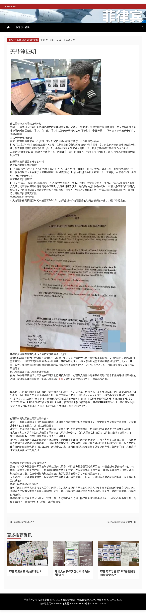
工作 (60, 378)
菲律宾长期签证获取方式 (119, 522)
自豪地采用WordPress (51, 603)
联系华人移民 (23, 27)
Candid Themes (98, 603)
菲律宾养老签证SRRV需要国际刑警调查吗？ (118, 572)
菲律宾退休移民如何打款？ (25, 571)
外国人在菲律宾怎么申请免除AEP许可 (72, 572)
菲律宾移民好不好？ (24, 522)
